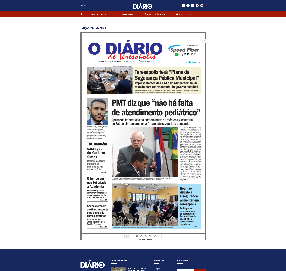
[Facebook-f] (188, 5)
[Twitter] (197, 5)
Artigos (157, 269)
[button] (183, 5)
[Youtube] (201, 5)
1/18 (127, 236)
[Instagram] (192, 5)
